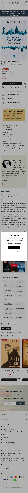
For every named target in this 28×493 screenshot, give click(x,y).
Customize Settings (14, 251)
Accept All (14, 247)
